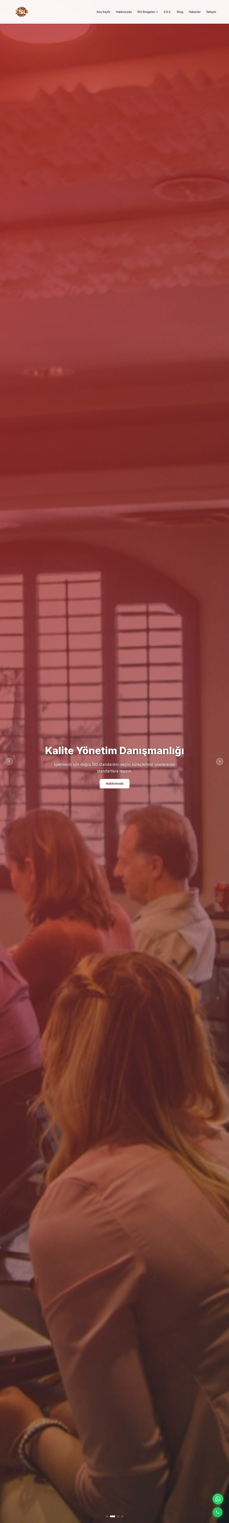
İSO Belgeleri (114, 789)
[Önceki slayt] (9, 761)
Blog (180, 12)
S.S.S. (167, 12)
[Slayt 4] (122, 1516)
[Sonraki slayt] (219, 761)
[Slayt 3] (118, 1516)
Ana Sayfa (103, 12)
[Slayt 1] (108, 1516)
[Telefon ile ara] (218, 1512)
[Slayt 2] (114, 1516)
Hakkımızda (124, 12)
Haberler (195, 12)
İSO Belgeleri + (147, 12)
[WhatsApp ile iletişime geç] (218, 1499)
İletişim (211, 12)
